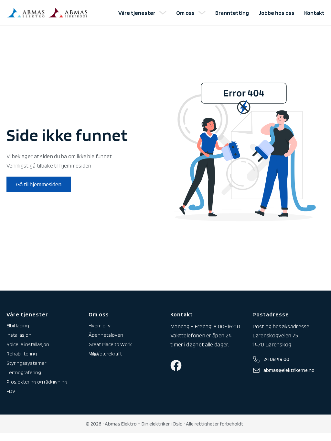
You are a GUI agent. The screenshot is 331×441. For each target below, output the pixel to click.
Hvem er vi (100, 326)
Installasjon (18, 335)
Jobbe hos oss (276, 12)
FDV (10, 391)
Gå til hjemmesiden (38, 184)
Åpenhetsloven (106, 335)
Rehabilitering (21, 354)
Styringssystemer (26, 363)
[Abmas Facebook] (176, 365)
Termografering (23, 372)
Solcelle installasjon (27, 344)
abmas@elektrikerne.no (289, 370)
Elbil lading (17, 326)
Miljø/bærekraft (105, 354)
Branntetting (232, 12)
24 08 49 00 (276, 359)
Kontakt (314, 12)
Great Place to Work (110, 344)
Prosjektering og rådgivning (36, 382)
